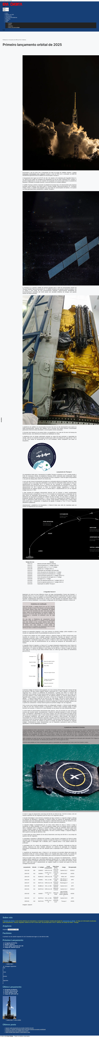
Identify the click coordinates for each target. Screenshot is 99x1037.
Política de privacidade (14, 27)
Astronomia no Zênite (69, 921)
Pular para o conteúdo (6, 0)
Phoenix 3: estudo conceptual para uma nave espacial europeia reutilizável (25, 1029)
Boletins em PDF (9, 14)
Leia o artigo (17, 1020)
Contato (10, 23)
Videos (10, 24)
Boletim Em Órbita (9, 921)
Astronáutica (8, 16)
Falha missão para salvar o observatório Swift (17, 1032)
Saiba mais (10, 964)
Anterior (1, 420)
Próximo (97, 420)
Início (6, 13)
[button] (4, 6)
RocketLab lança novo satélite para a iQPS (16, 1031)
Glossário (10, 26)
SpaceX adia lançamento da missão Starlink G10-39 (19, 1028)
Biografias (7, 19)
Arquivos (5, 929)
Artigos (7, 20)
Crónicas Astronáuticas (11, 17)
